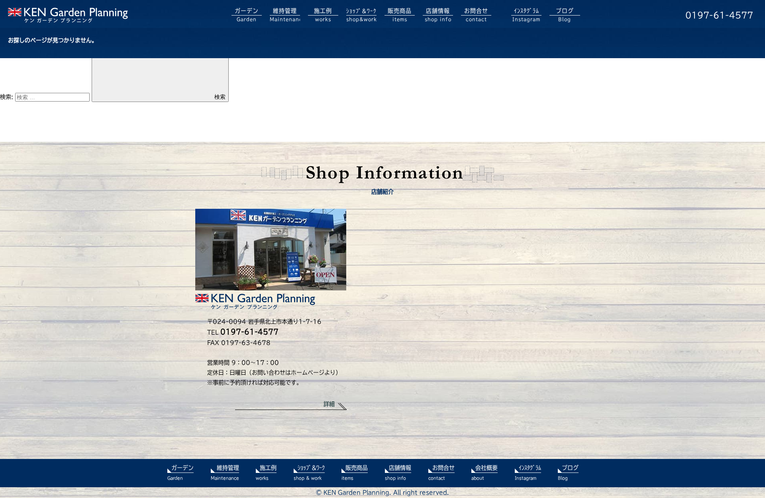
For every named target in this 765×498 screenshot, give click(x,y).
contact (476, 15)
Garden (247, 15)
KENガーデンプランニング (68, 15)
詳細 (329, 404)
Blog (565, 15)
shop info (438, 15)
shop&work (361, 15)
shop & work (309, 472)
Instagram (526, 15)
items (400, 15)
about (484, 472)
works (323, 15)
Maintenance (285, 15)
